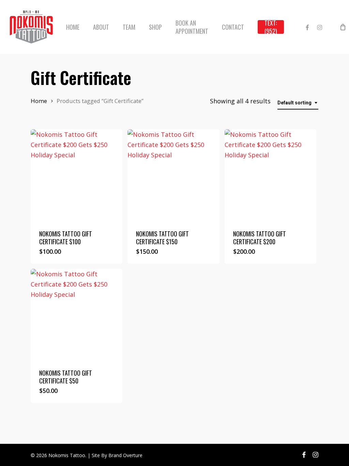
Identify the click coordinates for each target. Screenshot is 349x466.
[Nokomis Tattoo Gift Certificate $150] (173, 175)
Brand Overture (125, 455)
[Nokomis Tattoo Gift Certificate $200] (270, 175)
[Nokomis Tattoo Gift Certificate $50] (76, 315)
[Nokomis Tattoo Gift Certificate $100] (76, 175)
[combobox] (297, 103)
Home (39, 101)
